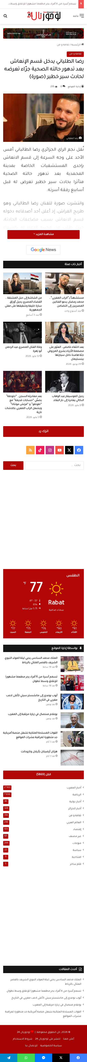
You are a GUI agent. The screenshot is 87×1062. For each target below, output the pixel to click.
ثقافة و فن (63, 45)
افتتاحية (76, 857)
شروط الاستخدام (22, 1039)
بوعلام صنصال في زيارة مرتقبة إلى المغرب (32, 714)
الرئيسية (76, 45)
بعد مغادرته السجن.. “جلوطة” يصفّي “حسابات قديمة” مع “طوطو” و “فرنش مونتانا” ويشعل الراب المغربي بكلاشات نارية (23, 404)
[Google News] (43, 249)
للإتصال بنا (31, 1046)
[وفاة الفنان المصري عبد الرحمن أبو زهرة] (22, 332)
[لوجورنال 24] (43, 16)
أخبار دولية (75, 801)
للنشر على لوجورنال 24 (47, 1039)
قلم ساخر (75, 864)
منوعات (76, 843)
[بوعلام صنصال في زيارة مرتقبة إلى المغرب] (72, 720)
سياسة (77, 850)
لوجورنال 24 (23, 1032)
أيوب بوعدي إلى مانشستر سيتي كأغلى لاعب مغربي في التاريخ (46, 998)
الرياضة (77, 794)
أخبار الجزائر (74, 808)
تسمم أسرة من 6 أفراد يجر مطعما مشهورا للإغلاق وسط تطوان (39, 4)
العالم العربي (74, 822)
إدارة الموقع (74, 87)
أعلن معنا (68, 1039)
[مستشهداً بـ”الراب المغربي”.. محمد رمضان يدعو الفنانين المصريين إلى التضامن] (64, 283)
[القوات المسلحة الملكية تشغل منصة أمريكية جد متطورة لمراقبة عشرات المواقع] (72, 739)
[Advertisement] (43, 519)
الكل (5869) (43, 774)
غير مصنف (75, 836)
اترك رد (43, 431)
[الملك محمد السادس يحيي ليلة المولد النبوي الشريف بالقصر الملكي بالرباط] (72, 664)
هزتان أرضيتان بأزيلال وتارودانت (39, 751)
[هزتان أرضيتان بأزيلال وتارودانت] (72, 758)
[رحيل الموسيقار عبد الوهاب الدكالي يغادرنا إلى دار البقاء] (64, 382)
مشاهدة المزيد (44, 234)
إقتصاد (77, 829)
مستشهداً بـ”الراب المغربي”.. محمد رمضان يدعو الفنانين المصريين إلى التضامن (66, 302)
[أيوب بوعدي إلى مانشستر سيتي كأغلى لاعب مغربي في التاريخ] (72, 701)
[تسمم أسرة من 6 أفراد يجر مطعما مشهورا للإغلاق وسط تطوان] (72, 683)
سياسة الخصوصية (51, 1046)
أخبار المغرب (74, 788)
